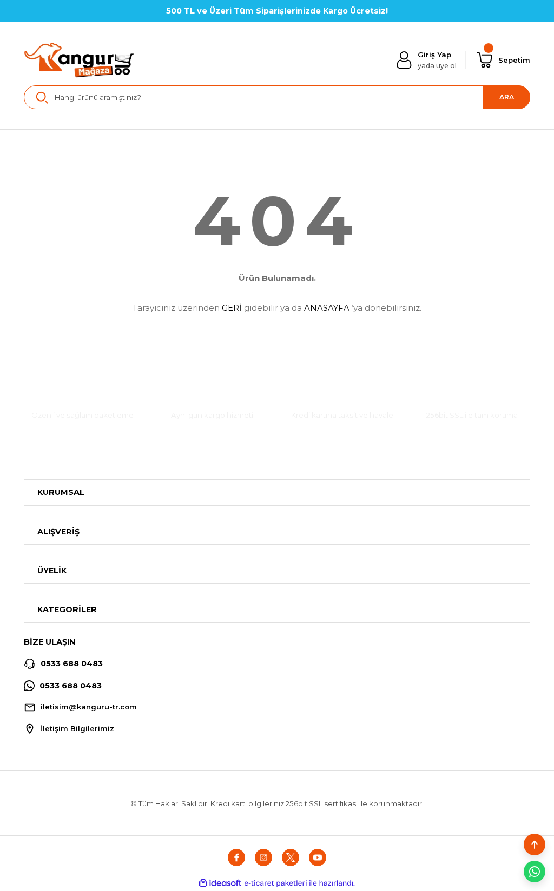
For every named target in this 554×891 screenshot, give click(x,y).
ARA (506, 97)
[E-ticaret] (275, 883)
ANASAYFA (326, 308)
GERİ (232, 308)
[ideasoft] (220, 883)
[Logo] (79, 60)
